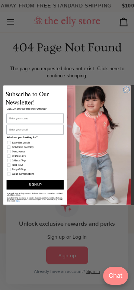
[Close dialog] (126, 90)
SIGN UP (35, 184)
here (17, 201)
